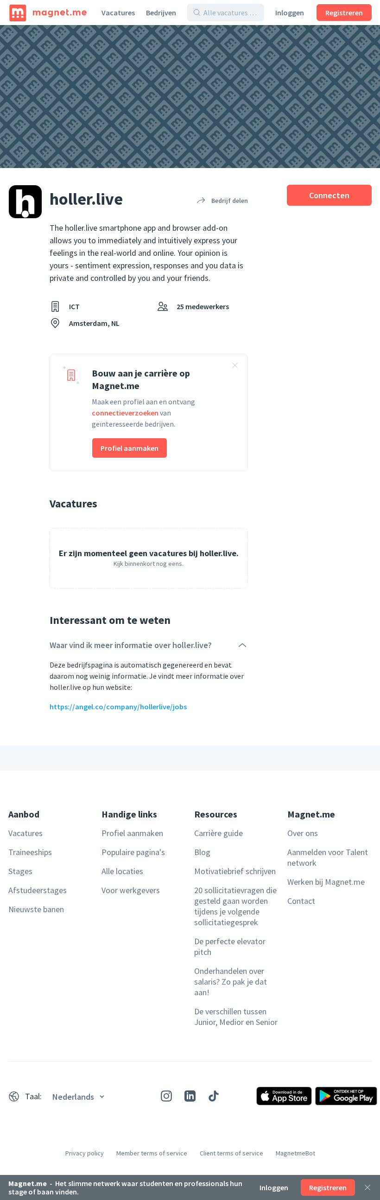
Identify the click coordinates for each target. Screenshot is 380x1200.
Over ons (302, 833)
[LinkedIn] (190, 1096)
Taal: (33, 1096)
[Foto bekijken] (190, 96)
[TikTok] (213, 1096)
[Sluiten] (367, 1187)
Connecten (329, 195)
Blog (202, 852)
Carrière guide (218, 833)
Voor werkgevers (130, 890)
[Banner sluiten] (234, 366)
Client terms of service (231, 1153)
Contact (301, 900)
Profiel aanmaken (129, 448)
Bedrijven (161, 12)
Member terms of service (151, 1153)
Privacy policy (84, 1153)
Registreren (344, 12)
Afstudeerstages (37, 890)
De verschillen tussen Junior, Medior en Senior (236, 1016)
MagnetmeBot (295, 1153)
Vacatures (118, 12)
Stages (20, 871)
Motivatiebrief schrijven (235, 871)
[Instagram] (166, 1096)
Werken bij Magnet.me (326, 881)
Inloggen (289, 12)
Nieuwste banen (36, 909)
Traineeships (30, 852)
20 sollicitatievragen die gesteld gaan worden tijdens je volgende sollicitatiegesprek (235, 906)
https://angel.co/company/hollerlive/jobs (118, 706)
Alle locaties (122, 871)
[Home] (48, 12)
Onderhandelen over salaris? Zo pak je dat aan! (230, 982)
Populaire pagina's (133, 852)
